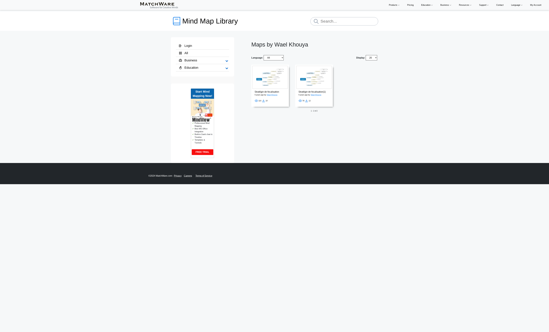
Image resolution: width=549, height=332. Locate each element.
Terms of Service (203, 176)
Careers (188, 176)
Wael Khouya (272, 95)
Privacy (178, 176)
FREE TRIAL (202, 152)
